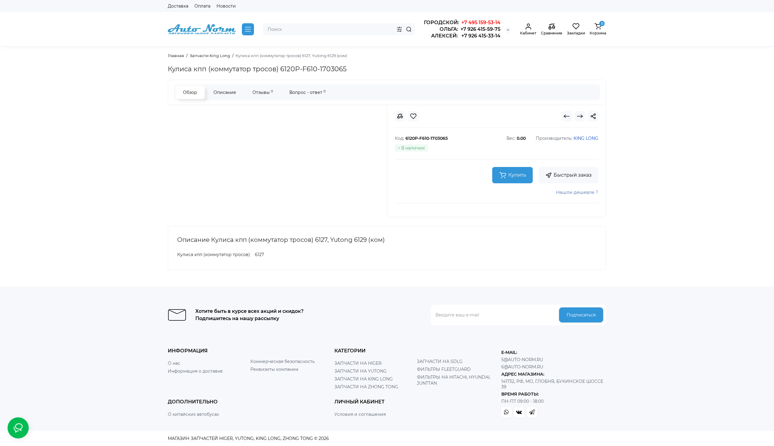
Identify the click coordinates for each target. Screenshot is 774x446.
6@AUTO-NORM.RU (522, 367)
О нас (174, 363)
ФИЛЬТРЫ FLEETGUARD (444, 369)
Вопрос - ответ (307, 92)
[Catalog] (248, 29)
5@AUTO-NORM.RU (522, 359)
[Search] (409, 29)
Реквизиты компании (274, 369)
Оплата (202, 6)
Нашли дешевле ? (577, 192)
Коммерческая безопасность (282, 361)
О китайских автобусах (193, 414)
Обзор (190, 92)
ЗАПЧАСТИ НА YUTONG (360, 371)
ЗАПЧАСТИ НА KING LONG (363, 379)
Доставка (178, 6)
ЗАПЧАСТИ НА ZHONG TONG (366, 387)
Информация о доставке (195, 371)
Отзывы (262, 92)
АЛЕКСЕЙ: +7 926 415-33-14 (465, 36)
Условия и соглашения (360, 414)
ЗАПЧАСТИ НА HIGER (358, 363)
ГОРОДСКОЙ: (462, 22)
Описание (224, 92)
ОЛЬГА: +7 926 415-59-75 (470, 29)
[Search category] (399, 29)
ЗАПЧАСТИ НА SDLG (440, 361)
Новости (226, 6)
